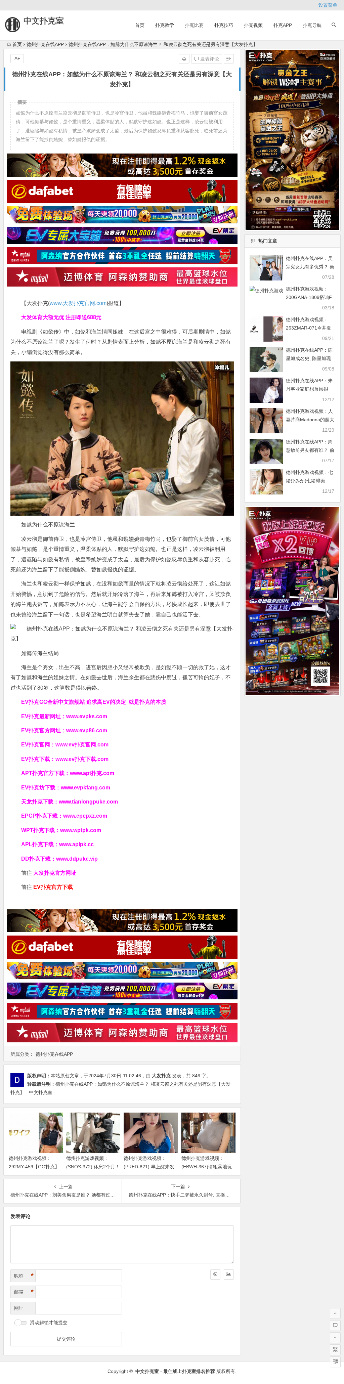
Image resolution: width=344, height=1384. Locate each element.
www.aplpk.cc (76, 844)
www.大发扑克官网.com (78, 303)
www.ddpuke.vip (77, 859)
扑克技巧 (223, 25)
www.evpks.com (86, 716)
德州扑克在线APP (45, 44)
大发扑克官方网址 (54, 873)
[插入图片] (229, 1274)
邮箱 (24, 1292)
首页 (139, 25)
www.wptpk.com (80, 830)
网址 (19, 1308)
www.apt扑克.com (93, 773)
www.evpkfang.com (85, 787)
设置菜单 (327, 5)
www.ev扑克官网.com (82, 744)
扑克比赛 (194, 25)
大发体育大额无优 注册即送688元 (61, 317)
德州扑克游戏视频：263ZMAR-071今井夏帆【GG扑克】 (308, 328)
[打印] (184, 58)
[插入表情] (215, 1274)
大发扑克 (161, 1075)
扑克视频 (253, 25)
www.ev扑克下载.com (82, 759)
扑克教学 (164, 25)
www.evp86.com (86, 730)
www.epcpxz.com (85, 816)
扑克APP (282, 25)
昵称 (24, 1276)
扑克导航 (312, 25)
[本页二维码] (335, 1361)
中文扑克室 (44, 20)
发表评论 (209, 58)
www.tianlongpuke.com (88, 802)
